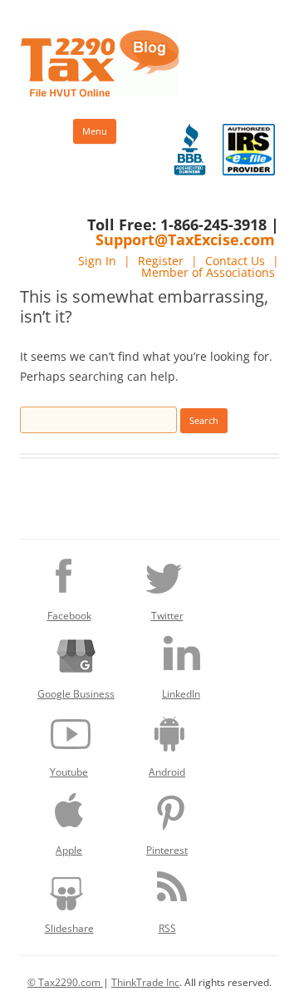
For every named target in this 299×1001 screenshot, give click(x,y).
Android (167, 772)
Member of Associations (208, 272)
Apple (69, 850)
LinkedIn (181, 694)
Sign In (97, 261)
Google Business (76, 694)
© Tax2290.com (65, 982)
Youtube (69, 772)
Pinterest (167, 850)
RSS (167, 928)
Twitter (167, 616)
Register (161, 261)
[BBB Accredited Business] (190, 149)
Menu (94, 131)
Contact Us (235, 261)
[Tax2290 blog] (99, 93)
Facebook (69, 616)
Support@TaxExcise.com (185, 239)
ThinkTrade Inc (145, 982)
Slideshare (69, 928)
